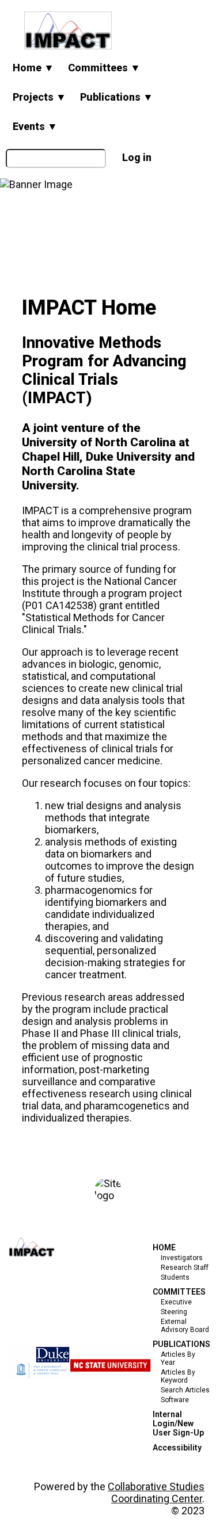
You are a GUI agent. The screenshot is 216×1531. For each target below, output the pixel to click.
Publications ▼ (116, 97)
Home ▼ (33, 68)
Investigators (182, 1258)
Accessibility (177, 1447)
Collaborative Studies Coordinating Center (156, 1492)
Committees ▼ (104, 68)
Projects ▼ (39, 97)
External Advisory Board (185, 1326)
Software (175, 1400)
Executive (176, 1302)
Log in (136, 157)
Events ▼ (35, 126)
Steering (174, 1312)
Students (175, 1277)
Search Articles (185, 1390)
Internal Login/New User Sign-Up (178, 1423)
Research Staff (185, 1268)
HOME (164, 1247)
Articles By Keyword (178, 1376)
